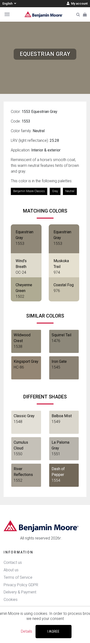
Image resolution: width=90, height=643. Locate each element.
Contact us (13, 562)
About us (11, 570)
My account (79, 3)
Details (26, 631)
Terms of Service (18, 577)
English (7, 3)
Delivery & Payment (20, 592)
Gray (55, 191)
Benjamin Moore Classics (29, 191)
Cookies (11, 599)
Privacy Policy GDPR (21, 585)
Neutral (69, 191)
